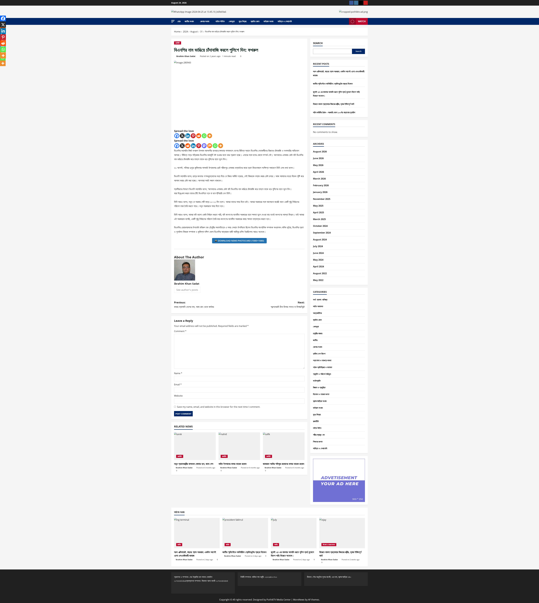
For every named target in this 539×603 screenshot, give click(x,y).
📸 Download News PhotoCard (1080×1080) (239, 240)
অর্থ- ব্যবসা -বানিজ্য (320, 299)
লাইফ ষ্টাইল (317, 428)
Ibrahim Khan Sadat (185, 56)
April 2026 (318, 171)
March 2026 (319, 178)
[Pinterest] (193, 135)
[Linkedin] (187, 135)
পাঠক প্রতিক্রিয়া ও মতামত (322, 367)
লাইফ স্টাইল (220, 21)
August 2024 (320, 239)
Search (318, 43)
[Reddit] (198, 135)
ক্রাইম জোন (255, 21)
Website (178, 395)
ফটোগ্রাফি (317, 380)
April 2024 (318, 266)
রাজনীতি (177, 43)
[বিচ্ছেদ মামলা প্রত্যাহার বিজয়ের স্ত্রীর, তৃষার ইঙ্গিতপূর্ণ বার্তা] (342, 533)
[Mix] (209, 145)
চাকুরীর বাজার (317, 333)
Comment (180, 331)
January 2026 (320, 192)
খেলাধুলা (232, 21)
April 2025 (318, 212)
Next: (288, 304)
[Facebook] (176, 135)
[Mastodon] (204, 145)
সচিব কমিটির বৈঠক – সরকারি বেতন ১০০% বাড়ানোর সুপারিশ (334, 112)
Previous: (194, 304)
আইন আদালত (318, 306)
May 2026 (318, 165)
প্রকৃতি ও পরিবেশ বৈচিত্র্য (322, 374)
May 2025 (318, 205)
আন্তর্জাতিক (317, 313)
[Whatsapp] (204, 135)
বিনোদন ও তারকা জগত (321, 394)
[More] (209, 135)
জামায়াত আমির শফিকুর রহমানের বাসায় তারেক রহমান (283, 463)
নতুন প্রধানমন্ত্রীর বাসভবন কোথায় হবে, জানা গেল (193, 463)
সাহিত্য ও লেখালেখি (285, 21)
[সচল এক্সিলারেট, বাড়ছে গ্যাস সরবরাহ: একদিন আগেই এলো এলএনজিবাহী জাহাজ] (197, 533)
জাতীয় (315, 340)
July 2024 (318, 246)
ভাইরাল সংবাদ (268, 21)
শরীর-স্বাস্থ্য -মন (319, 434)
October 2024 (320, 225)
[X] (182, 135)
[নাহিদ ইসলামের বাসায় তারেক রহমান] (239, 446)
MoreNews (298, 599)
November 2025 (321, 199)
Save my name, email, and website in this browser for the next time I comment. (218, 406)
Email (178, 384)
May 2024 (318, 259)
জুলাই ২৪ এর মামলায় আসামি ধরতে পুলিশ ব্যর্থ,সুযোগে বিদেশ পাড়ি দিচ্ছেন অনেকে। (292, 553)
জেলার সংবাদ (204, 21)
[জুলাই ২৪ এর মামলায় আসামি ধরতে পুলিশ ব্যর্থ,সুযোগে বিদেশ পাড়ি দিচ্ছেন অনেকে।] (294, 533)
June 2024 (318, 253)
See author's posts (187, 289)
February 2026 (321, 185)
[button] (173, 21)
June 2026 (318, 158)
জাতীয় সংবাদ (189, 21)
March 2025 (319, 219)
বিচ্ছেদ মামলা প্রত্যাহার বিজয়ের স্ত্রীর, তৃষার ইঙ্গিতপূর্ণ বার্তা (333, 104)
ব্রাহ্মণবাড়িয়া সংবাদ (320, 401)
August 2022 (320, 273)
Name (178, 373)
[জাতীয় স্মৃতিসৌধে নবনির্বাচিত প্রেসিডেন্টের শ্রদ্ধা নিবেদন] (245, 533)
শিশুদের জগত (318, 441)
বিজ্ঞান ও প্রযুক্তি (319, 387)
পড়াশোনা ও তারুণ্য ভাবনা (322, 360)
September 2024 (322, 232)
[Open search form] (346, 21)
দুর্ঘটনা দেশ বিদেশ (319, 353)
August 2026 (320, 151)
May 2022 (318, 280)
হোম (179, 21)
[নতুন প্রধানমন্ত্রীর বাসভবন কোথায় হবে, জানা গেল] (195, 446)
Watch (362, 21)
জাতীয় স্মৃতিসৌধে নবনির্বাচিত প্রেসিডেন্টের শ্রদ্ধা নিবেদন (333, 83)
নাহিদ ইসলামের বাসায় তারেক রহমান (232, 463)
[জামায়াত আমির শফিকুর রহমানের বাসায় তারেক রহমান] (284, 446)
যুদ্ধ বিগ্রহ (242, 21)
